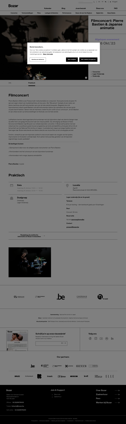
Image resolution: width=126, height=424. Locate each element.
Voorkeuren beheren (38, 59)
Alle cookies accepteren (88, 59)
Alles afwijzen (72, 59)
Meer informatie (48, 54)
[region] (63, 53)
